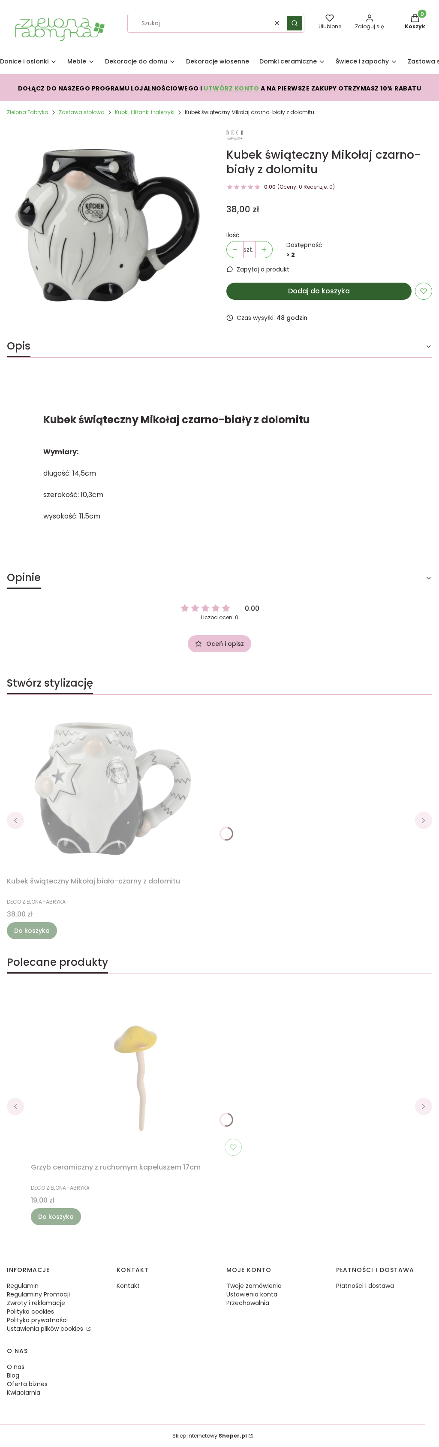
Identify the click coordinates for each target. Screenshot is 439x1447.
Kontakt (128, 1285)
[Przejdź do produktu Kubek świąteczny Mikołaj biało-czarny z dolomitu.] (114, 787)
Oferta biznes (27, 1384)
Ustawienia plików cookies (46, 1328)
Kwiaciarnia (23, 1392)
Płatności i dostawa (365, 1285)
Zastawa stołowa (82, 112)
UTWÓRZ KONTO (231, 88)
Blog (13, 1375)
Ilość (233, 235)
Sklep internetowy (209, 1435)
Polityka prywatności (37, 1320)
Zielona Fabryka (27, 112)
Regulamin (23, 1285)
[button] (294, 23)
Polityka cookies (30, 1311)
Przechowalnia (247, 1303)
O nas (15, 1367)
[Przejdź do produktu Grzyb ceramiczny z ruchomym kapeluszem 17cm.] (138, 1073)
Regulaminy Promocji (38, 1294)
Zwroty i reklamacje (36, 1303)
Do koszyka (32, 930)
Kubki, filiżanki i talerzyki (144, 112)
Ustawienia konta (251, 1294)
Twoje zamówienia (254, 1285)
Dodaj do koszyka (319, 291)
